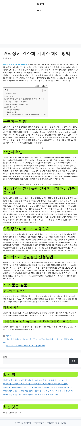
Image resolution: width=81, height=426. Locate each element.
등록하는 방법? (11, 93)
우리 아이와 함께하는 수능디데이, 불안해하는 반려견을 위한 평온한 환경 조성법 (35, 384)
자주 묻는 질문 (11, 107)
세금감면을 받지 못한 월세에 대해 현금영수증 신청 (25, 99)
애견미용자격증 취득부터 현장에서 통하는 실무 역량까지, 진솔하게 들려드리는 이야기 (37, 387)
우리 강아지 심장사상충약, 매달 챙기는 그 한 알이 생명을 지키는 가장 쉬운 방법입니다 (38, 391)
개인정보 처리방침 (53, 423)
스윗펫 (41, 3)
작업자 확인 (10, 96)
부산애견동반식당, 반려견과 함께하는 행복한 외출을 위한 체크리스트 (31, 394)
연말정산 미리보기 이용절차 (16, 102)
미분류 (8, 336)
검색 (5, 357)
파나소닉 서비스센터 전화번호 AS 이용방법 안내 (25, 346)
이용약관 (63, 423)
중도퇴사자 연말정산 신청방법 (17, 104)
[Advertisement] (40, 29)
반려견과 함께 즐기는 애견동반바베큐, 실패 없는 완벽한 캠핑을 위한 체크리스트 (35, 380)
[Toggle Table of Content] (43, 90)
